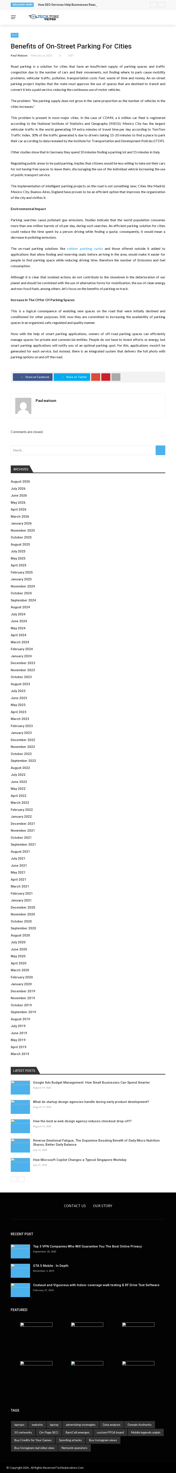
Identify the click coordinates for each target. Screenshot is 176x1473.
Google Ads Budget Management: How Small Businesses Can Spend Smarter (91, 1082)
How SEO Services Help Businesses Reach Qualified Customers (82, 4)
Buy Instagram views (103, 1440)
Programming (16, 40)
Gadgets (12, 31)
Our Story (102, 1205)
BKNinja (33, 1466)
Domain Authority (140, 1424)
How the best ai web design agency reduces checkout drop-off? (82, 1121)
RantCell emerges (77, 1432)
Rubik (9, 1466)
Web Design (15, 57)
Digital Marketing (19, 49)
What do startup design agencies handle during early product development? (91, 1102)
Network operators (74, 1448)
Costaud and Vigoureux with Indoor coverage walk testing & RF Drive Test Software (96, 1285)
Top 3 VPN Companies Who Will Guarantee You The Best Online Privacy (87, 1246)
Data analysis (111, 1424)
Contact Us (75, 1205)
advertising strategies (81, 1424)
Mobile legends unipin (145, 1432)
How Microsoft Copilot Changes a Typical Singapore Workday (79, 1160)
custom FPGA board (110, 1432)
